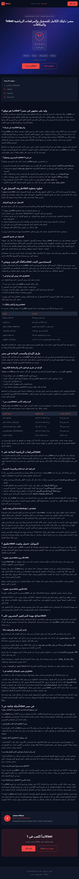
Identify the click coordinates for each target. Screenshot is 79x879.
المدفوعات (10, 93)
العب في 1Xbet (30, 66)
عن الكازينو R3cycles (13, 85)
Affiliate (46, 874)
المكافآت (9, 89)
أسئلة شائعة (10, 97)
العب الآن (72, 4)
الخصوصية (38, 874)
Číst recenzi (49, 66)
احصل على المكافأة (47, 848)
